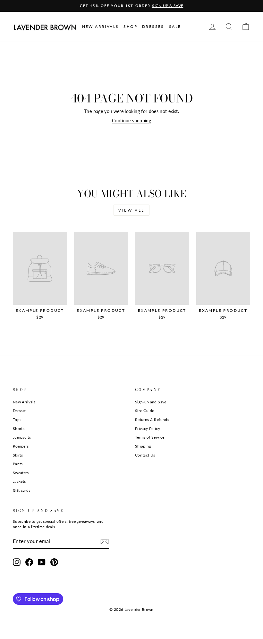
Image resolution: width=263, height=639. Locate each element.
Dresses (19, 410)
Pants (18, 463)
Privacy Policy (147, 428)
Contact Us (145, 455)
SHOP (130, 26)
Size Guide (144, 410)
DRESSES (153, 26)
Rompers (21, 446)
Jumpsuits (22, 437)
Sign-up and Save (150, 402)
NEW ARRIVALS (100, 26)
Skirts (18, 455)
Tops (17, 419)
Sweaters (21, 472)
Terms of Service (150, 437)
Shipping (143, 446)
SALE (175, 26)
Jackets (19, 481)
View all (131, 210)
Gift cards (21, 490)
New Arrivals (24, 402)
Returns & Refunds (152, 419)
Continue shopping (131, 120)
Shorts (18, 428)
